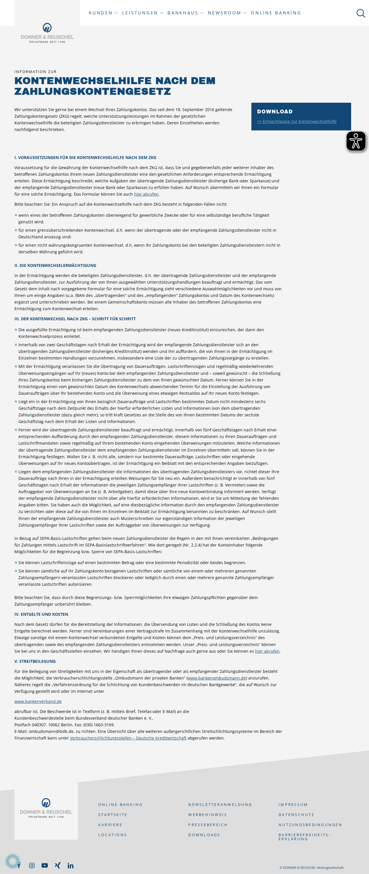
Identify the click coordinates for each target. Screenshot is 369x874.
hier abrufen (146, 194)
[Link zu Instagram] (31, 865)
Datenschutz (296, 814)
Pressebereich (208, 824)
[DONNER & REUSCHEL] (47, 33)
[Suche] (360, 13)
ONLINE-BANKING (120, 804)
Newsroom (225, 12)
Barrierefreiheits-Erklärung (304, 836)
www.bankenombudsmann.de (217, 678)
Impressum (293, 804)
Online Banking (276, 12)
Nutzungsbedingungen (310, 824)
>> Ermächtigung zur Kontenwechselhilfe (297, 121)
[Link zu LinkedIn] (70, 865)
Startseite (113, 814)
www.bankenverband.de (38, 701)
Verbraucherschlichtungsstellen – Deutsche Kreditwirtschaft (128, 738)
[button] (12, 861)
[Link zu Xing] (57, 865)
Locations (112, 834)
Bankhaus (183, 12)
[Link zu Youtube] (44, 865)
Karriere (110, 824)
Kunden (101, 12)
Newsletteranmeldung (220, 804)
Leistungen (140, 12)
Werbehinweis (207, 814)
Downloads (204, 834)
